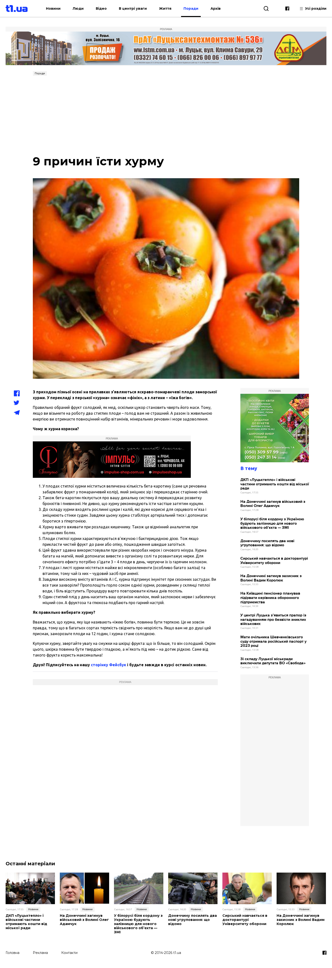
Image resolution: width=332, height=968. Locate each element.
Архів (215, 8)
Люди (78, 8)
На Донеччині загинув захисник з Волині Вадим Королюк (271, 578)
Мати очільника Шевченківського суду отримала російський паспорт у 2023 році (273, 641)
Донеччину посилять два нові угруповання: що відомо (267, 543)
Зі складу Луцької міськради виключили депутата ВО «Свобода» (273, 661)
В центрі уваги (133, 8)
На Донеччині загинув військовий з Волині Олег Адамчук (272, 504)
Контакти (69, 953)
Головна (12, 953)
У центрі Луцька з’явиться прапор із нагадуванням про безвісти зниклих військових (273, 619)
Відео (101, 8)
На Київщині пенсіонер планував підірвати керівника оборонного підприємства (270, 597)
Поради (190, 8)
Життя (165, 8)
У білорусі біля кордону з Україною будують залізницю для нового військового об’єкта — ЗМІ (272, 523)
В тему (248, 468)
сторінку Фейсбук (108, 665)
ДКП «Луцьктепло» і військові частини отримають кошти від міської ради (274, 484)
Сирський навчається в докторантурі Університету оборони (274, 560)
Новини (53, 8)
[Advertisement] (166, 114)
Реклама (40, 953)
